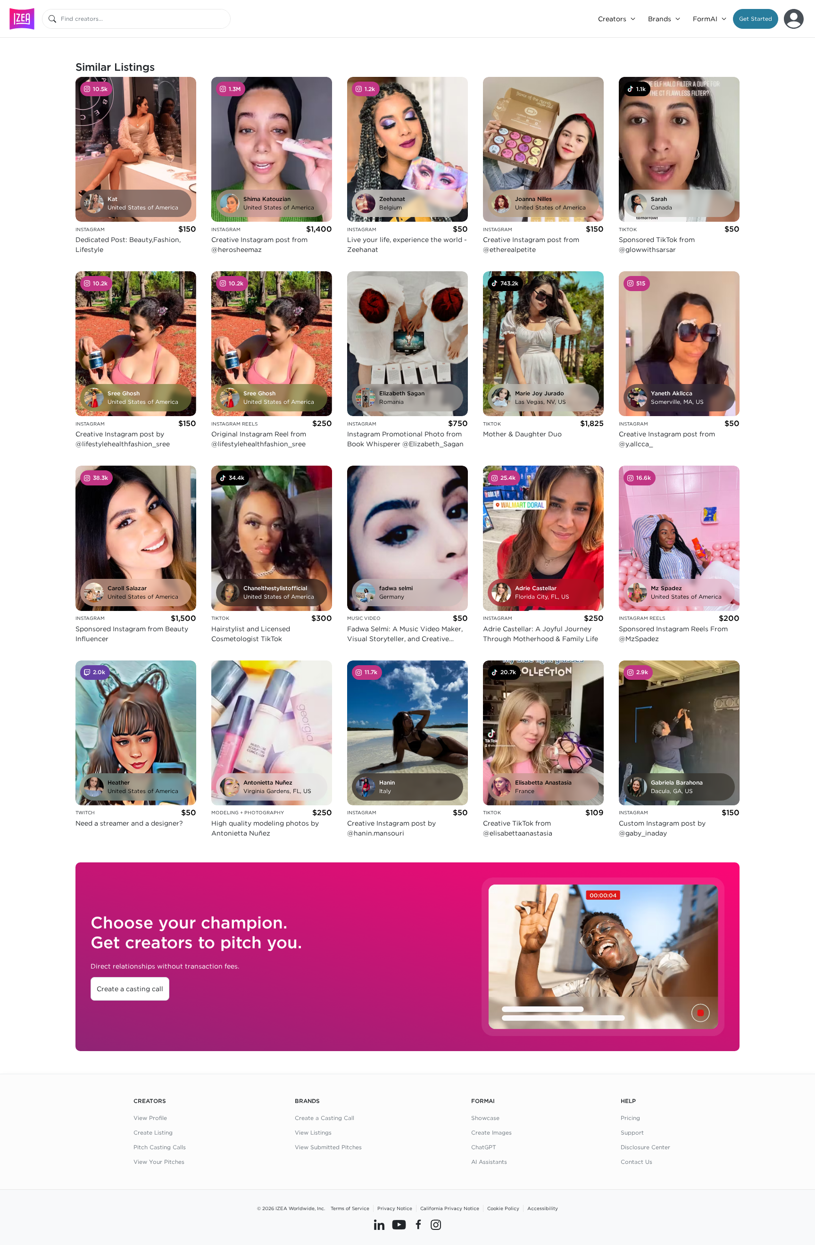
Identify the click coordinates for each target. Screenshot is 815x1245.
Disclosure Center (645, 1147)
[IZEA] (21, 18)
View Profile (150, 1117)
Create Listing (153, 1132)
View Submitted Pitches (328, 1147)
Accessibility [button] (542, 1208)
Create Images (491, 1132)
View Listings (313, 1132)
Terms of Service (350, 1208)
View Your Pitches (158, 1161)
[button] (755, 19)
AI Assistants (489, 1161)
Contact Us (636, 1161)
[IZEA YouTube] (399, 1225)
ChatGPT (483, 1147)
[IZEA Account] (794, 19)
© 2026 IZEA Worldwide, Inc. (291, 1208)
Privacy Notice (394, 1208)
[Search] (52, 19)
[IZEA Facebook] (418, 1225)
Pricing (630, 1117)
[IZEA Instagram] (436, 1225)
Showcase (485, 1117)
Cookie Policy (503, 1208)
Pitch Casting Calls (159, 1147)
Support (632, 1132)
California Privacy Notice (449, 1208)
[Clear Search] (224, 19)
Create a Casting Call (324, 1117)
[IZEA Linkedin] (379, 1225)
